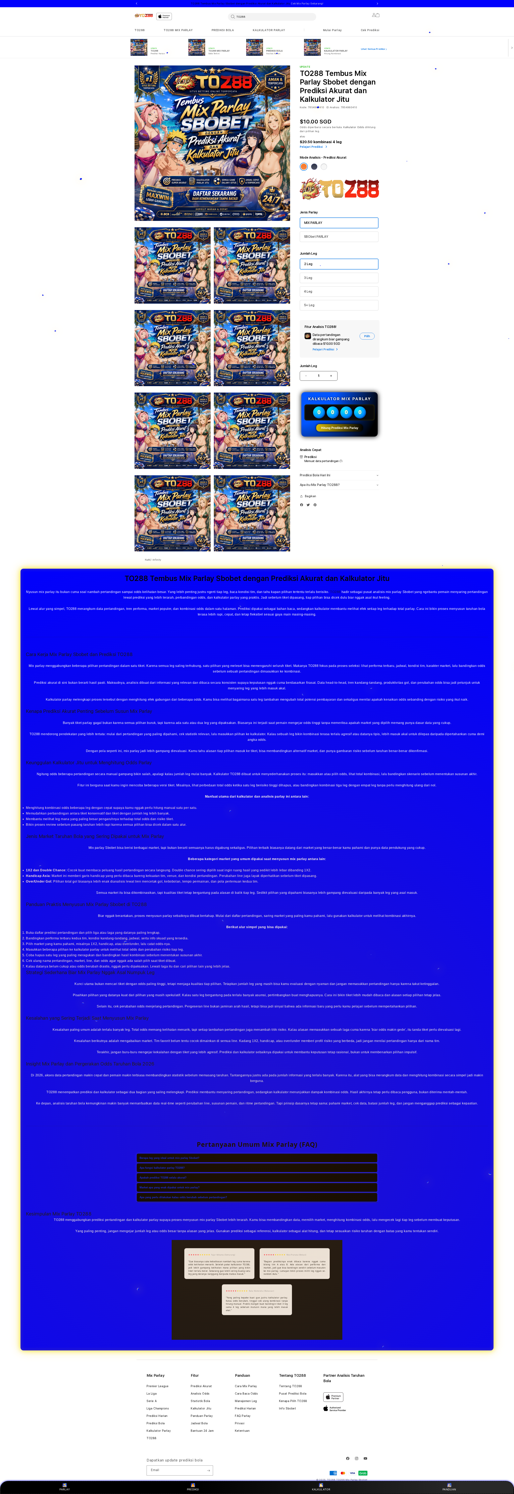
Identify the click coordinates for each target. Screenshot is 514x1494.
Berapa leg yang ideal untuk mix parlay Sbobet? (169, 1157)
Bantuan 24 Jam (202, 1430)
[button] (140, 30)
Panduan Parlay (202, 1415)
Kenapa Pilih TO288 (293, 1401)
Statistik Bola (200, 1401)
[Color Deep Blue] (314, 166)
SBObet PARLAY (316, 237)
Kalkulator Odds (353, 127)
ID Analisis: (333, 107)
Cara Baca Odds (246, 1393)
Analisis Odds (200, 1393)
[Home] (144, 15)
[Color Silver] (324, 166)
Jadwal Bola (199, 1423)
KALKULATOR (321, 1489)
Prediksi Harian (157, 1415)
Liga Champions (158, 1408)
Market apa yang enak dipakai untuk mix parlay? (170, 1187)
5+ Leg (309, 305)
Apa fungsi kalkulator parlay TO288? (162, 1167)
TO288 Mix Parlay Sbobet (351, 1480)
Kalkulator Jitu (201, 1408)
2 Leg (308, 264)
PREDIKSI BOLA (223, 30)
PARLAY (64, 1489)
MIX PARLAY (313, 223)
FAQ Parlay (243, 1415)
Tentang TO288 (290, 1386)
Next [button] (377, 4)
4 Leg (308, 291)
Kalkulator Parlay (159, 1430)
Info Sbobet (287, 1408)
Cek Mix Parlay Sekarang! (307, 3)
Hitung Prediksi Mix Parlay (339, 428)
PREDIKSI (193, 1489)
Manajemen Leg (246, 1401)
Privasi (239, 1423)
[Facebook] (302, 506)
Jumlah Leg (308, 366)
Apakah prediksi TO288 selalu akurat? (163, 1177)
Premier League (157, 1386)
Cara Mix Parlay (246, 1386)
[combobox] (272, 16)
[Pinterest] (316, 506)
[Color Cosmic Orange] (304, 167)
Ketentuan (242, 1430)
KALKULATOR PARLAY (269, 30)
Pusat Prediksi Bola (292, 1393)
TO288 (140, 30)
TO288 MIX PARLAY (178, 30)
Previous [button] (137, 4)
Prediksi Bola (156, 1423)
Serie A (152, 1401)
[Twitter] (309, 506)
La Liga (152, 1393)
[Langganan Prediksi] (208, 1470)
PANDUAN (449, 1489)
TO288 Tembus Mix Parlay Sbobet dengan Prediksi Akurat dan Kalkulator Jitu (257, 3)
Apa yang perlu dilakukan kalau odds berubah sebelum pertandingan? (183, 1197)
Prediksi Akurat (201, 1386)
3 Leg (308, 278)
